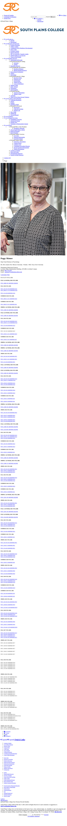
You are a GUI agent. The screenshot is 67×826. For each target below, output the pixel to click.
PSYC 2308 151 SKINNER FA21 (8, 524)
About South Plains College (17, 130)
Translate (46, 814)
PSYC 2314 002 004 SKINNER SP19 (9, 607)
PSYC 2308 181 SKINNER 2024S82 (9, 407)
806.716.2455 (8, 270)
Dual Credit (13, 49)
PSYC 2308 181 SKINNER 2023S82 (9, 457)
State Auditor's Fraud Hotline (9, 787)
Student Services (10, 58)
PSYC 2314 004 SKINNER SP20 (8, 573)
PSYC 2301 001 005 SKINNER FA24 (9, 378)
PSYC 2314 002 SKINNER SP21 (8, 548)
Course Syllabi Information (9, 755)
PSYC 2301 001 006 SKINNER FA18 (9, 613)
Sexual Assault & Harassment (21, 147)
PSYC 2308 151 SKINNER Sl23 (8, 452)
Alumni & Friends (15, 121)
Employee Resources (8, 760)
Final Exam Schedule (8, 765)
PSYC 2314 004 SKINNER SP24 (8, 421)
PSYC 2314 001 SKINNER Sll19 (8, 587)
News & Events (14, 152)
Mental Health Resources (20, 70)
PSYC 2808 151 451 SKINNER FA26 (9, 290)
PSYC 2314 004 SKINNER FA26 (8, 293)
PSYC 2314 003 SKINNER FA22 (8, 480)
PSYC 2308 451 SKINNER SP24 (8, 419)
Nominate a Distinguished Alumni (19, 124)
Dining (12, 101)
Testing (15, 64)
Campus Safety (17, 140)
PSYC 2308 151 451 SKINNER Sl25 (9, 339)
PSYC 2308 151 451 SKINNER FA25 (9, 322)
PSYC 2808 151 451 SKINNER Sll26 (9, 298)
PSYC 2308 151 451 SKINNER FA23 (9, 436)
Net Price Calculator (8, 775)
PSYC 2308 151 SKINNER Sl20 (8, 562)
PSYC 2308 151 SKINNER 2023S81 (9, 463)
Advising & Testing (18, 61)
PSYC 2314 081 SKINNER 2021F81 (9, 517)
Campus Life (7, 158)
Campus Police (17, 143)
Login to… (39, 18)
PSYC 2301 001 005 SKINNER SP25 (9, 356)
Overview (16, 135)
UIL (5, 791)
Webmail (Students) (8, 794)
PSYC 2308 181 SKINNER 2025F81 (9, 315)
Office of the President (19, 127)
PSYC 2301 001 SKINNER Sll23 (8, 443)
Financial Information (19, 137)
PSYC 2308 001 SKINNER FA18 (8, 614)
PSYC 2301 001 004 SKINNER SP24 (9, 412)
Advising (16, 63)
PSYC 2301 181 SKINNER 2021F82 (9, 511)
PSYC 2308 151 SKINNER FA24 (8, 380)
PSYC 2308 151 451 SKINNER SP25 (9, 359)
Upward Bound (14, 115)
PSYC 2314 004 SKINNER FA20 (8, 556)
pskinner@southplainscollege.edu (13, 272)
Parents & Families (9, 15)
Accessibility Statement (8, 744)
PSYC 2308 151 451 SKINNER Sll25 (9, 334)
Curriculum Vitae (5, 274)
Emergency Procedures (20, 141)
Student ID (13, 113)
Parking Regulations (19, 149)
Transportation (14, 89)
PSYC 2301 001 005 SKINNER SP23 (9, 469)
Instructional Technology (16, 72)
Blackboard (40, 21)
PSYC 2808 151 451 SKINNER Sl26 (9, 304)
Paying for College (18, 76)
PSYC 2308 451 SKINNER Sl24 (8, 401)
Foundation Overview (16, 119)
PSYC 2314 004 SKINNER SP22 (8, 506)
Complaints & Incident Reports (22, 146)
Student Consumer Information (10, 783)
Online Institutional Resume (9, 780)
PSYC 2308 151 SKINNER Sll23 (8, 446)
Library (12, 73)
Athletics (8, 116)
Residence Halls (14, 104)
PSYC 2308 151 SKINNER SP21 (8, 545)
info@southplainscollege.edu (8, 806)
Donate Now (7, 18)
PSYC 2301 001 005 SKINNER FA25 (9, 321)
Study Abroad (14, 86)
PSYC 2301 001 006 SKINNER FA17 (9, 633)
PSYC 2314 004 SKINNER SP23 (8, 472)
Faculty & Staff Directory (17, 155)
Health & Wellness (18, 69)
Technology (13, 88)
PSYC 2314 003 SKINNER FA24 (8, 384)
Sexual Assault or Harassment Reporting (12, 785)
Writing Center (17, 94)
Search (48, 16)
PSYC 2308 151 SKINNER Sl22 (8, 491)
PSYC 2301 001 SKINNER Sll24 (8, 390)
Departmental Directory (16, 153)
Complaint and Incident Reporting (10, 753)
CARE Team (6, 749)
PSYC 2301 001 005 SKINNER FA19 (9, 579)
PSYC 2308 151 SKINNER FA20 (8, 555)
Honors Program (14, 52)
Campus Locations (15, 150)
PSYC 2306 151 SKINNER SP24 (8, 415)
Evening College (14, 51)
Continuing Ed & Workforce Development (21, 48)
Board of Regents (15, 131)
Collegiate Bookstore (15, 100)
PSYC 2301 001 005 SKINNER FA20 (9, 553)
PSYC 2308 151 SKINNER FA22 (8, 479)
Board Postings (14, 132)
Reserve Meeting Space (8, 781)
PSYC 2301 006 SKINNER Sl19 (8, 593)
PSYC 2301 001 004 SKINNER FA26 (9, 288)
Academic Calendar (7, 743)
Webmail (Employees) (8, 793)
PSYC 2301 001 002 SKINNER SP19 (9, 602)
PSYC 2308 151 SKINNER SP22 (8, 504)
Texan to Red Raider (15, 57)
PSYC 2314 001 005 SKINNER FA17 (9, 637)
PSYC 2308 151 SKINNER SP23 (8, 470)
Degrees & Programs (11, 43)
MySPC (39, 20)
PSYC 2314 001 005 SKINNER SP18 (9, 627)
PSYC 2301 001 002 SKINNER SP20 (9, 568)
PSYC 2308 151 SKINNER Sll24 (8, 393)
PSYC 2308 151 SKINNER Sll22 (8, 486)
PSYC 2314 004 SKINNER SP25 (8, 362)
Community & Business (10, 17)
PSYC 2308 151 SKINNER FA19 (8, 580)
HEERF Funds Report (8, 768)
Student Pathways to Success (17, 55)
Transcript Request (7, 790)
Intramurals (17, 107)
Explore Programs (15, 45)
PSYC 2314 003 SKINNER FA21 (8, 525)
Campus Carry (17, 144)
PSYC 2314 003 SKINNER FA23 (8, 438)
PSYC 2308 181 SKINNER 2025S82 (9, 345)
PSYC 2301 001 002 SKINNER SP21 (9, 542)
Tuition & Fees (17, 82)
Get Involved (16, 106)
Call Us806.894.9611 (4, 799)
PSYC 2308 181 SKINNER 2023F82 (9, 426)
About (8, 125)
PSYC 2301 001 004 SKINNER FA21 (9, 522)
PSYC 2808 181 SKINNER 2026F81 (9, 283)
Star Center (13, 112)
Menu (63, 15)
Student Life (17, 110)
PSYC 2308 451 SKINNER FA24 (8, 383)
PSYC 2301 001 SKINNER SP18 (8, 621)
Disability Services (15, 66)
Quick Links (13, 740)
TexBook (12, 95)
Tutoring (15, 91)
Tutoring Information (19, 92)
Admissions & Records (16, 60)
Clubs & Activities (18, 109)
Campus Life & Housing (12, 98)
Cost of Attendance (19, 83)
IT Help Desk (6, 769)
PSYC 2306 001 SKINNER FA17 (8, 634)
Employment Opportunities (9, 763)
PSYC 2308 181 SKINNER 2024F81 (9, 373)
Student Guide (14, 85)
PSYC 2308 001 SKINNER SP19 (8, 604)
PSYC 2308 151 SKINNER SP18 (8, 624)
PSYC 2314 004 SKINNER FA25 (8, 325)
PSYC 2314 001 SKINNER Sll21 (8, 531)
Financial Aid (17, 79)
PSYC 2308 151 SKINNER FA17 (8, 635)
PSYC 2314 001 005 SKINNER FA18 (9, 616)
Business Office (18, 78)
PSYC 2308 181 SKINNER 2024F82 (9, 367)
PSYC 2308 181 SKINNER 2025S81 (9, 350)
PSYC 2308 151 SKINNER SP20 (8, 570)
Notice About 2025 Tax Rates (9, 777)
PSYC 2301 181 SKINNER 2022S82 (9, 497)
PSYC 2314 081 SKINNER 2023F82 (9, 429)
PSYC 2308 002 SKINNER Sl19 (8, 596)
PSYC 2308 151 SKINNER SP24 (8, 417)
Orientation (13, 75)
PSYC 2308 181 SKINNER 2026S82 (9, 310)
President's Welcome (19, 128)
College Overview (17, 134)
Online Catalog (14, 46)
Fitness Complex (7, 766)
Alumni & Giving (11, 118)
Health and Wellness (18, 67)
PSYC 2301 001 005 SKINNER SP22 (9, 503)
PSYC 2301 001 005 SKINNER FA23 (9, 435)
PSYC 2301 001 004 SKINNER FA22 (9, 477)
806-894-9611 (58, 812)
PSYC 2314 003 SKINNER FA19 (8, 582)
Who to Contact (7, 796)
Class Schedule (7, 750)
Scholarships (17, 81)
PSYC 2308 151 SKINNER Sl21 (8, 537)
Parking (12, 103)
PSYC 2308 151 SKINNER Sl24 (8, 398)
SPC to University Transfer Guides (19, 54)
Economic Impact (18, 138)
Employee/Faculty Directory (9, 762)
